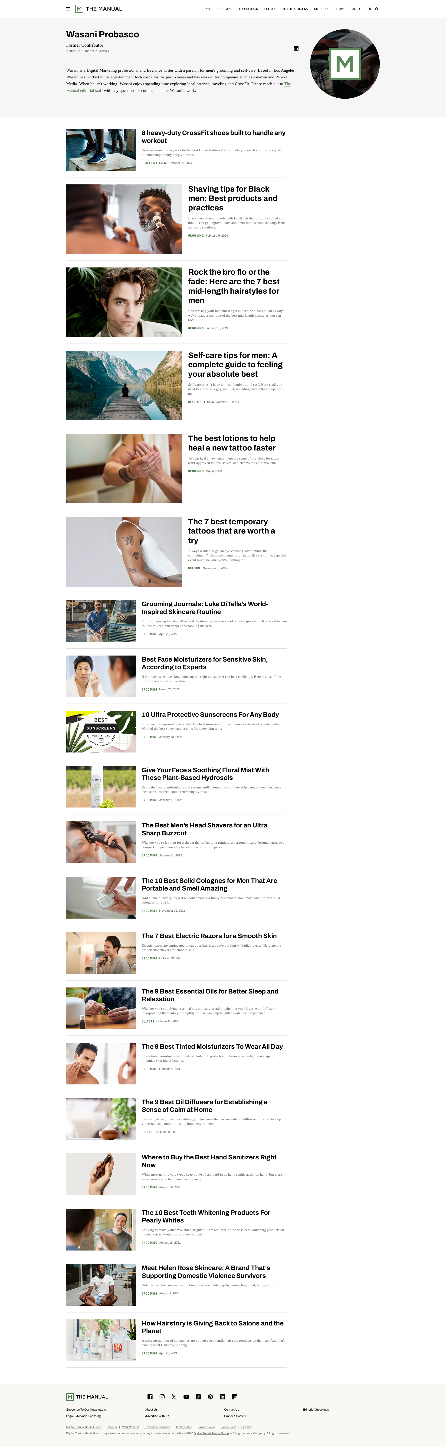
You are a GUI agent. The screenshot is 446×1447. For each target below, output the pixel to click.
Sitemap (246, 1427)
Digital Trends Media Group (83, 1427)
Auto (356, 8)
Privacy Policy (206, 1427)
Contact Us (231, 1409)
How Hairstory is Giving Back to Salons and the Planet (213, 1327)
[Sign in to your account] (370, 9)
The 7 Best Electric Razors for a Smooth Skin (209, 935)
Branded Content (235, 1416)
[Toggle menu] (68, 8)
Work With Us (130, 1427)
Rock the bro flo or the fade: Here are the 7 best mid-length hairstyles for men (234, 286)
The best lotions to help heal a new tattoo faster (232, 443)
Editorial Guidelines (316, 1409)
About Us (151, 1409)
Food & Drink (248, 8)
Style (207, 8)
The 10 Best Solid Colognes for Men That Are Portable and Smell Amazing (209, 884)
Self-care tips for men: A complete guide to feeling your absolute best (235, 365)
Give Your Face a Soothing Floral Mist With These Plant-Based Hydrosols (205, 773)
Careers (112, 1427)
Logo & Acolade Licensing (83, 1416)
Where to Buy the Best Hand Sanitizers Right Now (209, 1161)
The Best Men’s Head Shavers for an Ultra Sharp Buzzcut (204, 829)
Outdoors (321, 8)
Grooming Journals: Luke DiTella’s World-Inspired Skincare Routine (205, 607)
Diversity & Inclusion (157, 1427)
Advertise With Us (157, 1416)
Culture (270, 8)
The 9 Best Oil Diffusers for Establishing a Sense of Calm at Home (204, 1105)
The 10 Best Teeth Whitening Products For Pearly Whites (206, 1216)
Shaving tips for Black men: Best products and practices (233, 198)
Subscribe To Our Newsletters (86, 1409)
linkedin (296, 48)
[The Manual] (98, 9)
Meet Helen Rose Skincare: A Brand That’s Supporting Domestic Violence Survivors (206, 1271)
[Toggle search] (376, 9)
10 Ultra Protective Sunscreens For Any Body (210, 714)
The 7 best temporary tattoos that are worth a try (231, 531)
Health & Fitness (295, 8)
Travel (341, 8)
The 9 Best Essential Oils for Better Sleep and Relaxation (210, 995)
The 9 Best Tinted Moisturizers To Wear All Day (212, 1046)
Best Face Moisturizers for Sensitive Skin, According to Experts (205, 663)
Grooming (225, 8)
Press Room (228, 1427)
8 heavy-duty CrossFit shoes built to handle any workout (213, 136)
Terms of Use (184, 1427)
